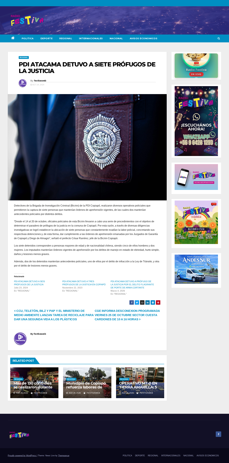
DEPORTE (47, 38)
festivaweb (40, 80)
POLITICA (28, 38)
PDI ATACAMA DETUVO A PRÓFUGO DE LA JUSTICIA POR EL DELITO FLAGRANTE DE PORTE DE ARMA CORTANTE (132, 284)
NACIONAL (116, 38)
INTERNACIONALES (91, 38)
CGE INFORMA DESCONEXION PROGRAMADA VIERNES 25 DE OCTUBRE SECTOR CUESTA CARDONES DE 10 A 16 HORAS (127, 315)
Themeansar (63, 455)
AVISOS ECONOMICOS (143, 38)
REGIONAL (65, 38)
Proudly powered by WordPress (22, 455)
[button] (219, 38)
